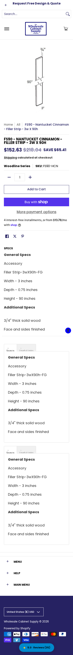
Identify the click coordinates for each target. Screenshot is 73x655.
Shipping (10, 158)
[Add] (30, 177)
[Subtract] (9, 177)
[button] (65, 28)
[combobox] (33, 14)
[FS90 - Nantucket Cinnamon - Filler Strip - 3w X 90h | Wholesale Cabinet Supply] (36, 28)
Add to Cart (36, 189)
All (18, 124)
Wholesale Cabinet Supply (21, 621)
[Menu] (6, 28)
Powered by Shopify (17, 628)
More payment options (36, 212)
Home (8, 124)
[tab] (10, 347)
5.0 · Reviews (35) (38, 647)
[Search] (68, 14)
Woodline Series (17, 166)
